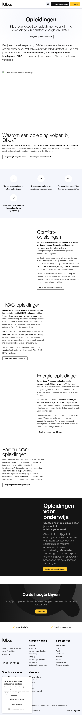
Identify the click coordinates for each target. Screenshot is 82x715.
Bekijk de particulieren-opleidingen (17, 485)
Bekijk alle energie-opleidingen (50, 432)
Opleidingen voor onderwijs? (40, 157)
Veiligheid (32, 648)
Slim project (63, 640)
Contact (5, 654)
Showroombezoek (35, 691)
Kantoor (59, 657)
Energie (32, 645)
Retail (58, 651)
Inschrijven (41, 611)
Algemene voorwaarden (60, 705)
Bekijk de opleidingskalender (41, 37)
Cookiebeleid (35, 705)
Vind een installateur (60, 4)
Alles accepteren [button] (17, 699)
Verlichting (33, 654)
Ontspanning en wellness (38, 665)
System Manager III (9, 677)
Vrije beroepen (61, 662)
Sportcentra (60, 654)
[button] (17, 709)
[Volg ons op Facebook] (3, 662)
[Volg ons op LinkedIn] (18, 662)
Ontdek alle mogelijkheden (55, 569)
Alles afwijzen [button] (17, 704)
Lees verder (14, 695)
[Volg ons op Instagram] (7, 662)
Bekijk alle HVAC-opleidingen (15, 358)
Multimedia (33, 662)
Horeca (58, 659)
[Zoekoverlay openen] (48, 4)
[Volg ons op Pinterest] (11, 662)
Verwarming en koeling (37, 651)
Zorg (57, 648)
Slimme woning (38, 640)
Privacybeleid (45, 705)
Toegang (32, 657)
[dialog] (17, 695)
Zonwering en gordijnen (37, 659)
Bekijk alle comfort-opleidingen (50, 287)
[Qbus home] (7, 4)
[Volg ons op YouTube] (14, 663)
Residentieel (60, 645)
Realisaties (33, 680)
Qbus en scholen (35, 677)
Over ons (34, 672)
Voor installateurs (12, 672)
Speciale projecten (63, 665)
